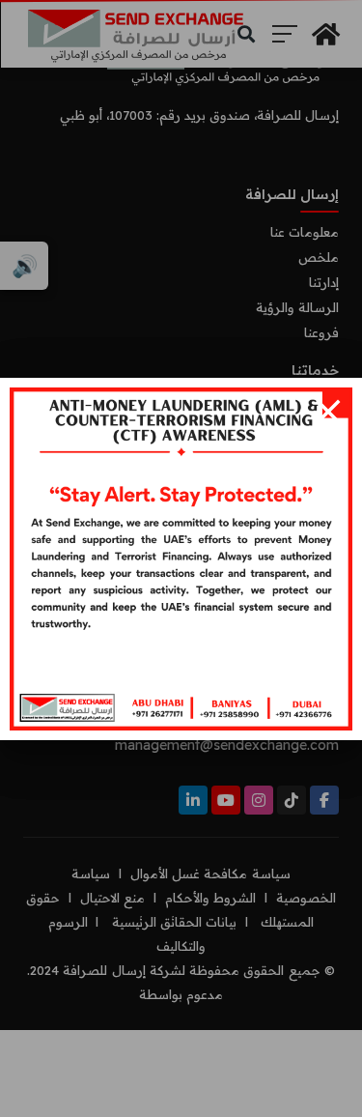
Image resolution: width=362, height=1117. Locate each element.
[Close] (328, 411)
